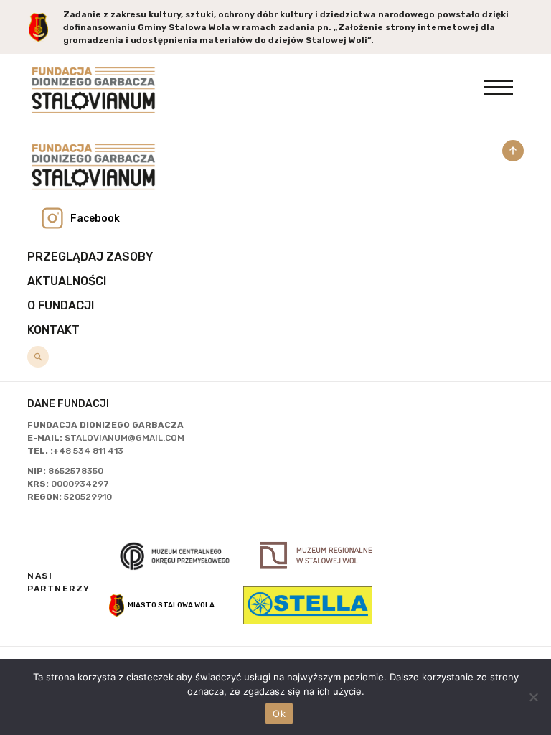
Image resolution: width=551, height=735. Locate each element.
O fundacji (60, 305)
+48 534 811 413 (88, 451)
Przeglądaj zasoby (90, 256)
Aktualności (66, 281)
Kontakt (53, 330)
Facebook (95, 218)
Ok (279, 713)
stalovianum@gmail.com (124, 438)
